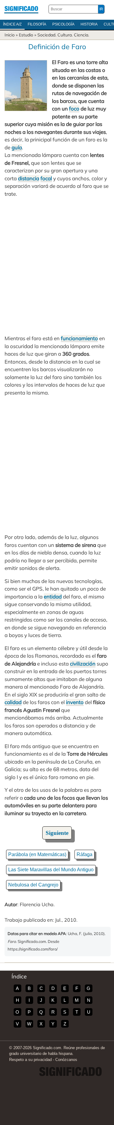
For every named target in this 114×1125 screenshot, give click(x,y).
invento (75, 702)
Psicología (63, 24)
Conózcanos (66, 1059)
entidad (53, 596)
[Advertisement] (57, 266)
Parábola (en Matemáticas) (37, 854)
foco (74, 108)
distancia (28, 178)
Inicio (10, 35)
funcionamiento (79, 338)
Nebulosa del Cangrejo (33, 884)
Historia (89, 24)
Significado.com (21, 9)
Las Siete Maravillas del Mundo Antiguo (51, 869)
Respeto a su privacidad (30, 1059)
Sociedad (46, 35)
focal (46, 178)
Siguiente (57, 833)
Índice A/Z (12, 24)
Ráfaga (84, 854)
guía (17, 147)
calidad (13, 702)
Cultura (64, 35)
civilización (82, 663)
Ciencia (81, 35)
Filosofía (37, 24)
